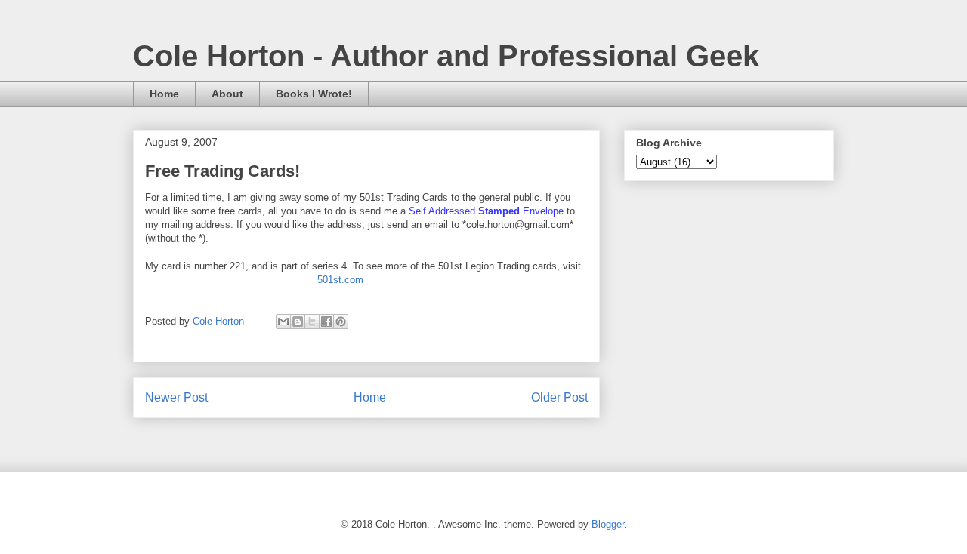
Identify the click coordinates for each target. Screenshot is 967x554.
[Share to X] (312, 321)
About (227, 94)
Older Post (559, 397)
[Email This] (283, 321)
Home (164, 94)
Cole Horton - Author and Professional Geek (446, 55)
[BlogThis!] (297, 321)
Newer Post (176, 397)
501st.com (340, 279)
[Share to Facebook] (326, 321)
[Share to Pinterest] (340, 321)
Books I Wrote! (314, 94)
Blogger (608, 524)
